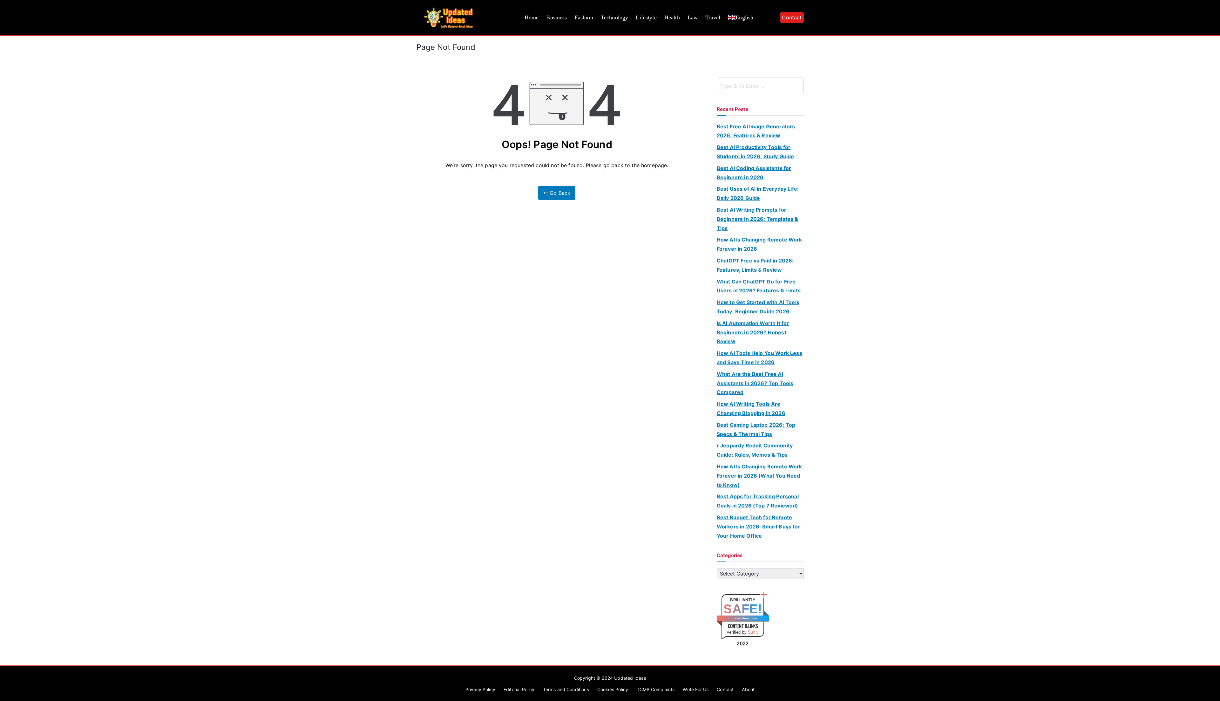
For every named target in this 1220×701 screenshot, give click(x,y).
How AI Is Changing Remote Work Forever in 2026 (759, 244)
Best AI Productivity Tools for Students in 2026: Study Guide (755, 152)
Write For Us (695, 689)
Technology (614, 17)
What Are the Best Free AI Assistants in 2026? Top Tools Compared (755, 383)
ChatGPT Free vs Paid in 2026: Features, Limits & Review (755, 265)
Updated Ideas (630, 678)
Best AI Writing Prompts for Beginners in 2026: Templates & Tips (757, 219)
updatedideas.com (743, 618)
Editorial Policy (519, 689)
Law (693, 17)
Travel (712, 17)
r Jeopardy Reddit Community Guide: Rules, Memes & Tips (755, 450)
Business (556, 17)
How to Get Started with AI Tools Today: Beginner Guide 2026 (758, 307)
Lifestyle (646, 17)
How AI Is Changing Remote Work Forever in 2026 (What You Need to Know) (759, 475)
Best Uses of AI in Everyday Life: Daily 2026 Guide (758, 193)
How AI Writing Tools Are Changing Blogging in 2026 (751, 408)
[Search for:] (760, 86)
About (748, 689)
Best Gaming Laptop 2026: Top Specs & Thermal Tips (756, 429)
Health (672, 17)
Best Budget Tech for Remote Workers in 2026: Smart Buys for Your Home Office (758, 526)
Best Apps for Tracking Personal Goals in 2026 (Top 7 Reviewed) (758, 501)
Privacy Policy (480, 689)
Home (532, 17)
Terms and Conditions (566, 689)
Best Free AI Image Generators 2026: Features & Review (756, 131)
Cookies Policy (612, 689)
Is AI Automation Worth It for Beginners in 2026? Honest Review (753, 332)
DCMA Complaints (655, 689)
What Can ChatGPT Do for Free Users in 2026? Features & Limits (759, 286)
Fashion (584, 17)
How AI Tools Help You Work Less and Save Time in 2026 (759, 357)
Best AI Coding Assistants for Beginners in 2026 (754, 172)
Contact (792, 17)
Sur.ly (753, 632)
